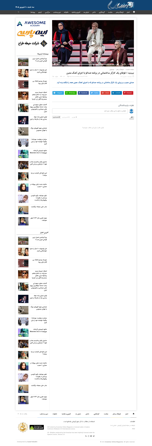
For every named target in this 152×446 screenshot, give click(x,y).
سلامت (110, 12)
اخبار (128, 12)
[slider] (86, 64)
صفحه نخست (130, 69)
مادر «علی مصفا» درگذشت (39, 207)
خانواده (66, 12)
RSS (133, 429)
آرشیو (40, 12)
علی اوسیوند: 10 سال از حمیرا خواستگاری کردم (38, 71)
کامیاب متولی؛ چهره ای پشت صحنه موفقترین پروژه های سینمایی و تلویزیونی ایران (38, 108)
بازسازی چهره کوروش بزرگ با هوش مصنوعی (39, 129)
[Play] (55, 64)
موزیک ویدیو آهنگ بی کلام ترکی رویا (39, 82)
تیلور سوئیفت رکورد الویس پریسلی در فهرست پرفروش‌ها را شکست (39, 197)
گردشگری (102, 12)
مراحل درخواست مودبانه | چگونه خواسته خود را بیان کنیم (39, 141)
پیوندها (33, 12)
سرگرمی (47, 12)
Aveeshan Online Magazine (114, 442)
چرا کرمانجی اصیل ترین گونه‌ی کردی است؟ (39, 60)
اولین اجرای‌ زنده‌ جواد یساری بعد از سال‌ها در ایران (38, 118)
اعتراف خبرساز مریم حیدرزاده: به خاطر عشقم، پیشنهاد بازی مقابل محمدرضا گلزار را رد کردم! (39, 95)
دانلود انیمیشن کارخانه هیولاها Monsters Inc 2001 (38, 151)
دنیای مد (86, 12)
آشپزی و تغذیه (76, 12)
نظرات (56, 77)
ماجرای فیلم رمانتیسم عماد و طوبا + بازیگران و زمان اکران (38, 163)
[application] (93, 43)
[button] (18, 12)
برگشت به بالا (23, 414)
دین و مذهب (57, 12)
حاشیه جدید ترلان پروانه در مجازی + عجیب (38, 185)
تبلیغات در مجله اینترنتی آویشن (126, 425)
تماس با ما (113, 425)
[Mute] (118, 64)
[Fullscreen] (131, 64)
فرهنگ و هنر (119, 12)
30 (121, 64)
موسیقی (112, 69)
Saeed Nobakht (32, 442)
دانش (94, 12)
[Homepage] (133, 12)
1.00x (128, 64)
